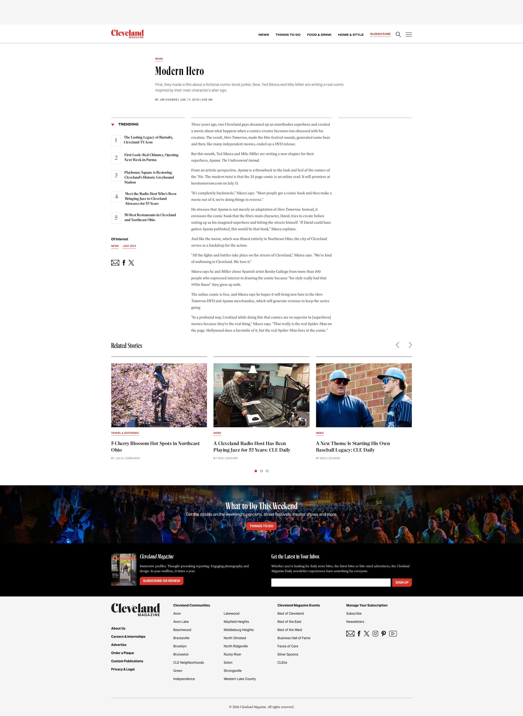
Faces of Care (287, 646)
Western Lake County (240, 679)
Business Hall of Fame (293, 638)
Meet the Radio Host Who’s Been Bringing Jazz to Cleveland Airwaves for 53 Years (150, 199)
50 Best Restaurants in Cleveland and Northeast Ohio (150, 217)
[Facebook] (359, 633)
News (263, 35)
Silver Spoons (287, 654)
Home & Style (351, 35)
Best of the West (289, 630)
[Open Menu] (409, 35)
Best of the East (289, 622)
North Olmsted (235, 638)
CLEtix (282, 662)
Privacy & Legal (123, 669)
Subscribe (380, 34)
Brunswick (181, 654)
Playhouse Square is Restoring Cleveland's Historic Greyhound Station (149, 177)
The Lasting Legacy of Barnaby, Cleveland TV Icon (148, 140)
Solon (228, 662)
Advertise (118, 645)
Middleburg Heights (239, 630)
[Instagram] (375, 633)
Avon (177, 613)
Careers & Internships (128, 636)
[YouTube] (393, 633)
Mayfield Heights (236, 622)
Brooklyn (180, 646)
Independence (184, 679)
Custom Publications (127, 661)
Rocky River (232, 654)
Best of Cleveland (290, 613)
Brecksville (181, 638)
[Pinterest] (383, 633)
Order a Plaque (122, 653)
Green (177, 671)
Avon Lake (181, 622)
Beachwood (182, 630)
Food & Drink (319, 35)
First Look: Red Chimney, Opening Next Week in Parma (151, 157)
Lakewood (231, 613)
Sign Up (402, 582)
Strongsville (233, 671)
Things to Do (288, 35)
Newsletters (355, 622)
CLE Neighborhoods (188, 662)
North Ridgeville (236, 646)
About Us (118, 628)
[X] (366, 633)
